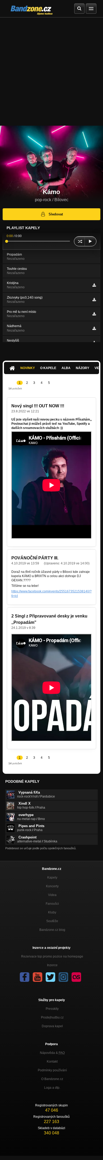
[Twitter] (50, 977)
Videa (52, 895)
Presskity (52, 1009)
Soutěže (52, 921)
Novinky (27, 368)
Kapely (52, 877)
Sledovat (56, 214)
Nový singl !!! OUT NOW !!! (37, 406)
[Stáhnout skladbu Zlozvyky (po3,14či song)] (94, 299)
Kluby (52, 912)
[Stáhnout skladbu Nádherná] (94, 328)
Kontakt (52, 1061)
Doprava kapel (52, 1026)
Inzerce (52, 965)
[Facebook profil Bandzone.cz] (24, 977)
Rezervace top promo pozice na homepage (52, 956)
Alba (66, 368)
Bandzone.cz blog (52, 930)
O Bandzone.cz (52, 1079)
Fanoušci (52, 904)
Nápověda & (52, 1053)
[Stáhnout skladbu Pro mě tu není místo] (94, 314)
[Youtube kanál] (37, 977)
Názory (82, 368)
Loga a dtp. (52, 1088)
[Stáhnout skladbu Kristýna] (94, 285)
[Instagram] (63, 977)
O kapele (48, 368)
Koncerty (52, 886)
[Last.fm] (76, 977)
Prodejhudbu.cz (52, 1017)
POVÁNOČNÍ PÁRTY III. (34, 558)
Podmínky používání (52, 1070)
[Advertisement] (51, 71)
